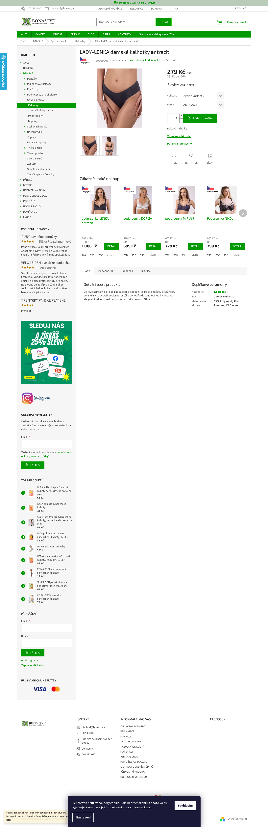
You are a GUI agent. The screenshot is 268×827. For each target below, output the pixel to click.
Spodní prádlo (35, 100)
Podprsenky (35, 116)
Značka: (168, 61)
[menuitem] (24, 34)
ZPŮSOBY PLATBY (130, 742)
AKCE (26, 63)
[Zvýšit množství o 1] (181, 116)
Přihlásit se (32, 465)
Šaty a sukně (34, 159)
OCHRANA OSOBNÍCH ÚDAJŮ (136, 767)
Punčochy (33, 89)
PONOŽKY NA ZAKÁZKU (134, 762)
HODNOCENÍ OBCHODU (133, 777)
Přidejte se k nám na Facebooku (97, 741)
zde (147, 807)
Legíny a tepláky (36, 143)
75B (125, 255)
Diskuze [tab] (146, 271)
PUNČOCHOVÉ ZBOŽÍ (35, 196)
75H (184, 255)
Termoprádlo (35, 153)
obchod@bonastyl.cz (94, 727)
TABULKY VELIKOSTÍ (132, 747)
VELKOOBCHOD (129, 757)
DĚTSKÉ (27, 185)
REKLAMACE (136, 9)
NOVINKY (28, 68)
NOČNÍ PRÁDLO (32, 206)
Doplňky (33, 121)
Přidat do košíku (203, 118)
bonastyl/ (87, 749)
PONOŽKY (29, 201)
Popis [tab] (87, 271)
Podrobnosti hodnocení (144, 61)
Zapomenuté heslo (32, 665)
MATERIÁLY (126, 752)
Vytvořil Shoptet (237, 819)
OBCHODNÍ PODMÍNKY (110, 9)
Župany (31, 137)
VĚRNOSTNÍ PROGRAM (133, 772)
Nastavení (83, 817)
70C (100, 255)
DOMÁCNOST (31, 212)
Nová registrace (30, 661)
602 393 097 (88, 733)
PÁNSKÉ (27, 180)
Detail (111, 246)
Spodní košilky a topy (41, 111)
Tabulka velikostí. (179, 136)
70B (92, 255)
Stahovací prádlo (37, 127)
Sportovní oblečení (38, 169)
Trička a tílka (34, 148)
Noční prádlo (34, 132)
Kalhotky (33, 105)
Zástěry (32, 164)
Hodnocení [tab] (127, 271)
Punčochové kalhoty (39, 84)
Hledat (163, 22)
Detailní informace (178, 144)
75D (142, 255)
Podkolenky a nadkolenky (42, 95)
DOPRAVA (156, 9)
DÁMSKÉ (28, 73)
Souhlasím (185, 805)
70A (84, 255)
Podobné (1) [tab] (105, 271)
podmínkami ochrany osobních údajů (46, 454)
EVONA (27, 217)
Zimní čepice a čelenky (40, 175)
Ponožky (32, 79)
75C (134, 255)
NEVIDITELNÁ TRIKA (34, 190)
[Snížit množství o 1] (181, 120)
